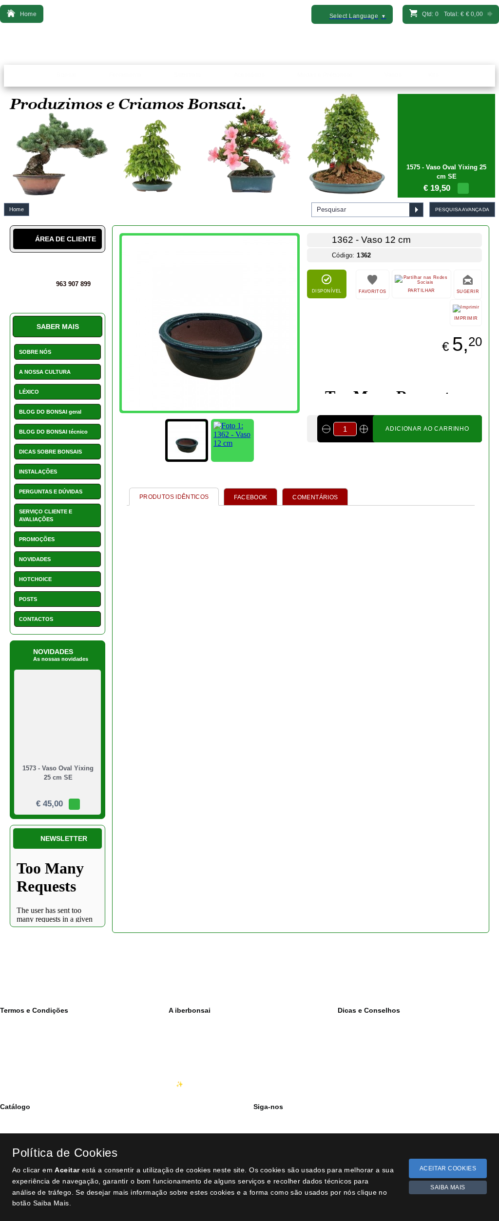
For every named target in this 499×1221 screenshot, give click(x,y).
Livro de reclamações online (44, 1053)
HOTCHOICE (35, 579)
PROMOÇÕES (37, 539)
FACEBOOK (250, 497)
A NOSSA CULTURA (45, 372)
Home (16, 209)
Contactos (189, 1053)
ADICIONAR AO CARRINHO (427, 428)
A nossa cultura (196, 1023)
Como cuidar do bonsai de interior (390, 1033)
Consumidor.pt (26, 1084)
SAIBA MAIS (447, 1187)
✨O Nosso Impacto (202, 1084)
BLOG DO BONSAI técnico (53, 432)
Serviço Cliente (196, 1063)
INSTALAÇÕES (38, 471)
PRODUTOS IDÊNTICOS (174, 496)
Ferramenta (22, 1130)
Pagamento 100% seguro (41, 1074)
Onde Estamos (195, 1043)
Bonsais (18, 1119)
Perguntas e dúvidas (372, 1084)
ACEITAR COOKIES (448, 1168)
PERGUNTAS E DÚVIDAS (50, 491)
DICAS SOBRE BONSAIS (50, 452)
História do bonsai (369, 1023)
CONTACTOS (36, 619)
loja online (359, 1074)
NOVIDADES (35, 559)
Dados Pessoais (29, 1023)
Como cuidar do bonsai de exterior (391, 1043)
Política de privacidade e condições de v (60, 1033)
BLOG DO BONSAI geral (50, 412)
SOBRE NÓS (35, 352)
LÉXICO (29, 392)
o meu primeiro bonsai (374, 1053)
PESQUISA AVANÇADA (462, 209)
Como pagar (192, 1074)
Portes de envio (28, 1063)
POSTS (28, 599)
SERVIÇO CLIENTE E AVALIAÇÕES (45, 515)
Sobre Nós (190, 1033)
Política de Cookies (32, 1043)
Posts (352, 1063)
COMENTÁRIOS (315, 497)
